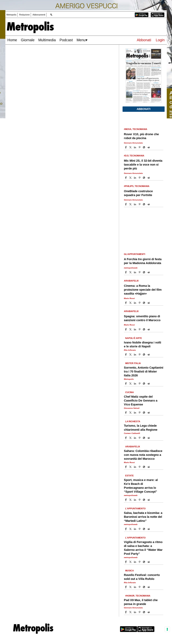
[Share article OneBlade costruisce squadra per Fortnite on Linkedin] (135, 204)
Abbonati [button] (143, 109)
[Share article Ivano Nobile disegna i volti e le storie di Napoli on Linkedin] (135, 354)
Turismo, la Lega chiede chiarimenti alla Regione (140, 427)
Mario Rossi (129, 298)
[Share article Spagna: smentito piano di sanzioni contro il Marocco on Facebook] (126, 329)
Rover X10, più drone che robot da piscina (141, 136)
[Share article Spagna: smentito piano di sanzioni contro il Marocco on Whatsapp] (144, 329)
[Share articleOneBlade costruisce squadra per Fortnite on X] (130, 204)
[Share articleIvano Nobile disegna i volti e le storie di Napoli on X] (130, 354)
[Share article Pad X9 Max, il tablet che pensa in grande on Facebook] (126, 612)
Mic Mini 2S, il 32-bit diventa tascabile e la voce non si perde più (143, 164)
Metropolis (11, 15)
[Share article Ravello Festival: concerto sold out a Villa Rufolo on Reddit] (149, 587)
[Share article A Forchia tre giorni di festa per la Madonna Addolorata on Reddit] (149, 272)
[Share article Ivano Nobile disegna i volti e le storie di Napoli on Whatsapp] (144, 354)
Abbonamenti (39, 15)
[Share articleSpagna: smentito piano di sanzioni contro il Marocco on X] (130, 329)
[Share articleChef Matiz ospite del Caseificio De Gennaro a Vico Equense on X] (130, 412)
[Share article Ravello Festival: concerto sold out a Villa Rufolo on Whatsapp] (144, 587)
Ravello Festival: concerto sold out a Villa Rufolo (142, 577)
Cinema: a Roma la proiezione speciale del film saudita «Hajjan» (143, 289)
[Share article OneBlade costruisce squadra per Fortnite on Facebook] (126, 204)
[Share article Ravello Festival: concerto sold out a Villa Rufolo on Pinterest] (139, 587)
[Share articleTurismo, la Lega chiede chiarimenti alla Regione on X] (130, 437)
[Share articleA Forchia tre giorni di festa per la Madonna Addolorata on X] (130, 272)
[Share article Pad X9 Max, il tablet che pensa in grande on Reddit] (149, 612)
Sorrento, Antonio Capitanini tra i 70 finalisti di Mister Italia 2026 (143, 371)
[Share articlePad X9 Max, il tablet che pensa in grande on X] (130, 612)
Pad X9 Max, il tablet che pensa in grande (141, 602)
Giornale (28, 40)
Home (12, 40)
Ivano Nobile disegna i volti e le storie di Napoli (142, 344)
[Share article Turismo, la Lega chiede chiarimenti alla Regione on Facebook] (126, 437)
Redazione (24, 15)
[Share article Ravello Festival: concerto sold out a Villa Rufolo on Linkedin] (135, 587)
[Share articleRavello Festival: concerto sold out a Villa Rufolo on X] (130, 587)
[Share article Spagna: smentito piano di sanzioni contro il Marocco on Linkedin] (135, 329)
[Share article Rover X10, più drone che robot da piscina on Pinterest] (139, 147)
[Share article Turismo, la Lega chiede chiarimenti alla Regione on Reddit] (149, 437)
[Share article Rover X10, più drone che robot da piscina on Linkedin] (135, 147)
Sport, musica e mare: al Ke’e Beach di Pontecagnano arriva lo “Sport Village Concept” (141, 485)
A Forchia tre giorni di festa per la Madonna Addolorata (143, 261)
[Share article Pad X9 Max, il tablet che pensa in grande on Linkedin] (135, 612)
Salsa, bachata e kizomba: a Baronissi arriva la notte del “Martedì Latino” (143, 516)
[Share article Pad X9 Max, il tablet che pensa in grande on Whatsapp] (144, 612)
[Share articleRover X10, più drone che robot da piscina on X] (130, 147)
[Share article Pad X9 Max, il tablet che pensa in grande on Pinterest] (139, 612)
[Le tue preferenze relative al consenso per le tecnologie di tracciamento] (167, 629)
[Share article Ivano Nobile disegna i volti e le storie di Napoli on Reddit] (149, 354)
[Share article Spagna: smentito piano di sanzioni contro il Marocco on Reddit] (149, 329)
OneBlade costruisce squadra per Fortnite (138, 193)
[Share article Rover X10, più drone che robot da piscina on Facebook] (126, 147)
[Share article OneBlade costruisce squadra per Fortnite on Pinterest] (139, 204)
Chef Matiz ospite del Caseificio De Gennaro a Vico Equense (140, 400)
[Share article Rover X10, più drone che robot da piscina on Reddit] (149, 147)
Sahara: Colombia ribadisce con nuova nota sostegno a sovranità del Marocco (143, 454)
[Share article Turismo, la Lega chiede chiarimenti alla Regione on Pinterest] (139, 437)
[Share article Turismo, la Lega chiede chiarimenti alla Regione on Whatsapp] (144, 437)
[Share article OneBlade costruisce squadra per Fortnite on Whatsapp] (144, 204)
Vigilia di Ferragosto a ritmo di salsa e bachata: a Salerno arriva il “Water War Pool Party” (143, 547)
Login (160, 40)
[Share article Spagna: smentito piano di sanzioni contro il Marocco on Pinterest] (139, 329)
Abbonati (144, 40)
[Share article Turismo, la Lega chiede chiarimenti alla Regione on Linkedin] (135, 437)
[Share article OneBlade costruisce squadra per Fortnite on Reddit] (149, 204)
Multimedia (47, 40)
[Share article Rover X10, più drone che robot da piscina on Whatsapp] (144, 147)
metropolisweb (130, 268)
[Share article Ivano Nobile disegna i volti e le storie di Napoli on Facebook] (126, 354)
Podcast (66, 40)
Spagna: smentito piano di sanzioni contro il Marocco (142, 318)
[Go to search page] (51, 14)
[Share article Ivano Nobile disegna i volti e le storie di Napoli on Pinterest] (139, 354)
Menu (81, 40)
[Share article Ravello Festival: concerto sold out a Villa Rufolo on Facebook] (126, 587)
